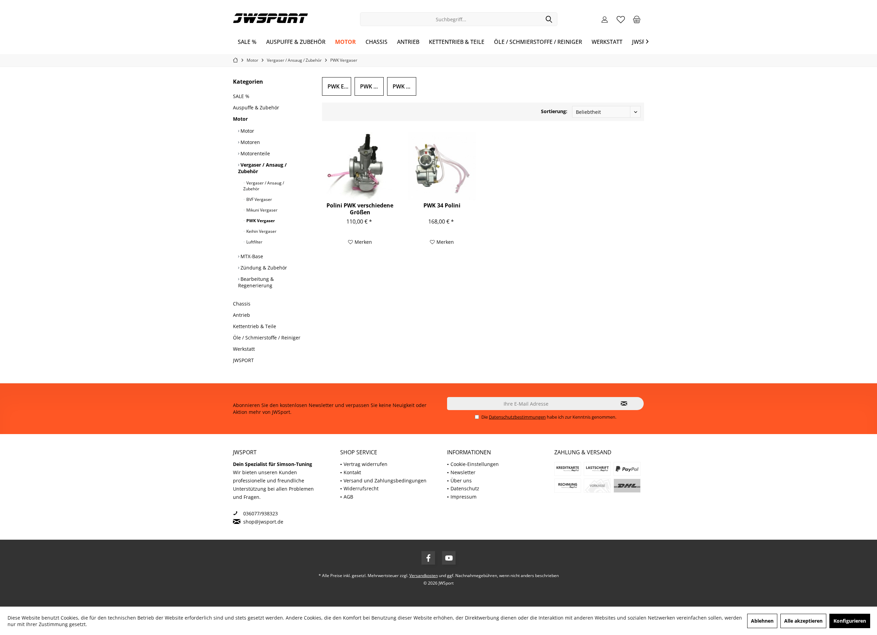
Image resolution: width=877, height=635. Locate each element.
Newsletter (462, 472)
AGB (348, 496)
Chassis (241, 303)
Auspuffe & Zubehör (256, 107)
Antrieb (241, 315)
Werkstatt (244, 349)
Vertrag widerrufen (365, 464)
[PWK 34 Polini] (442, 166)
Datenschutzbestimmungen (517, 417)
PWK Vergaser (260, 221)
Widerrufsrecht (361, 488)
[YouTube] (449, 558)
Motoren (249, 142)
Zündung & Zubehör (263, 267)
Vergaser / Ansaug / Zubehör (262, 168)
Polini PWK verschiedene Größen (359, 209)
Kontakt (352, 472)
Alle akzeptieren (803, 621)
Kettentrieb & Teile (254, 326)
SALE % (241, 96)
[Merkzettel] (621, 19)
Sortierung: (554, 111)
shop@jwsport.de (263, 521)
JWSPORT (243, 360)
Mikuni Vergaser (261, 210)
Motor (240, 119)
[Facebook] (428, 558)
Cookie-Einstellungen (474, 464)
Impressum (463, 496)
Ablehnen (762, 621)
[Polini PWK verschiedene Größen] (360, 166)
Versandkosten (423, 575)
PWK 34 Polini (441, 205)
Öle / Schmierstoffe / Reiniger (266, 337)
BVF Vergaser (258, 199)
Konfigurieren (849, 621)
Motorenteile (254, 153)
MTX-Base (251, 256)
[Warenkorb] (637, 19)
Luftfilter (253, 242)
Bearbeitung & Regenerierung (256, 282)
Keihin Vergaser (260, 231)
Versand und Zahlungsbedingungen (385, 480)
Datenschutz (464, 488)
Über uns (461, 480)
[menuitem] (637, 19)
